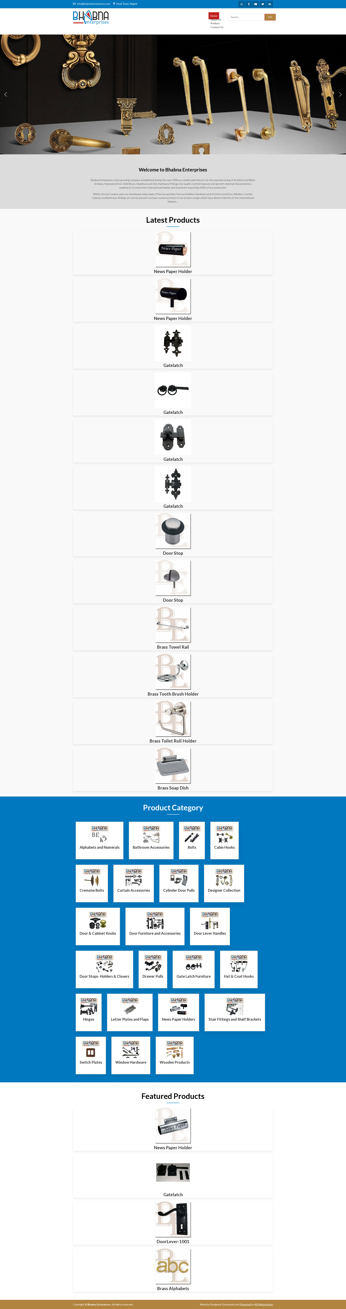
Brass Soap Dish (173, 787)
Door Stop (173, 553)
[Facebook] (248, 4)
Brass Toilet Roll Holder (173, 740)
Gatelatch (173, 365)
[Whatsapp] (241, 4)
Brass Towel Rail (173, 647)
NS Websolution (264, 1304)
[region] (173, 94)
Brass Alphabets (173, 1288)
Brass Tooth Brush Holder (173, 694)
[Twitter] (263, 4)
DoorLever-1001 (173, 1241)
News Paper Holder (173, 271)
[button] (5, 94)
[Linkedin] (270, 4)
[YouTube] (255, 4)
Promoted (245, 1304)
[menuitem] (214, 15)
